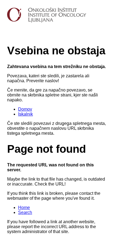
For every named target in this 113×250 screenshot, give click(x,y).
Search (25, 212)
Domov (25, 109)
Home (24, 207)
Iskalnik (25, 114)
